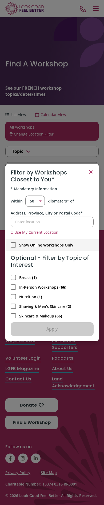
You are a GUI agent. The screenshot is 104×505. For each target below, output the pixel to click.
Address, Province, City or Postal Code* (47, 213)
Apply (52, 329)
